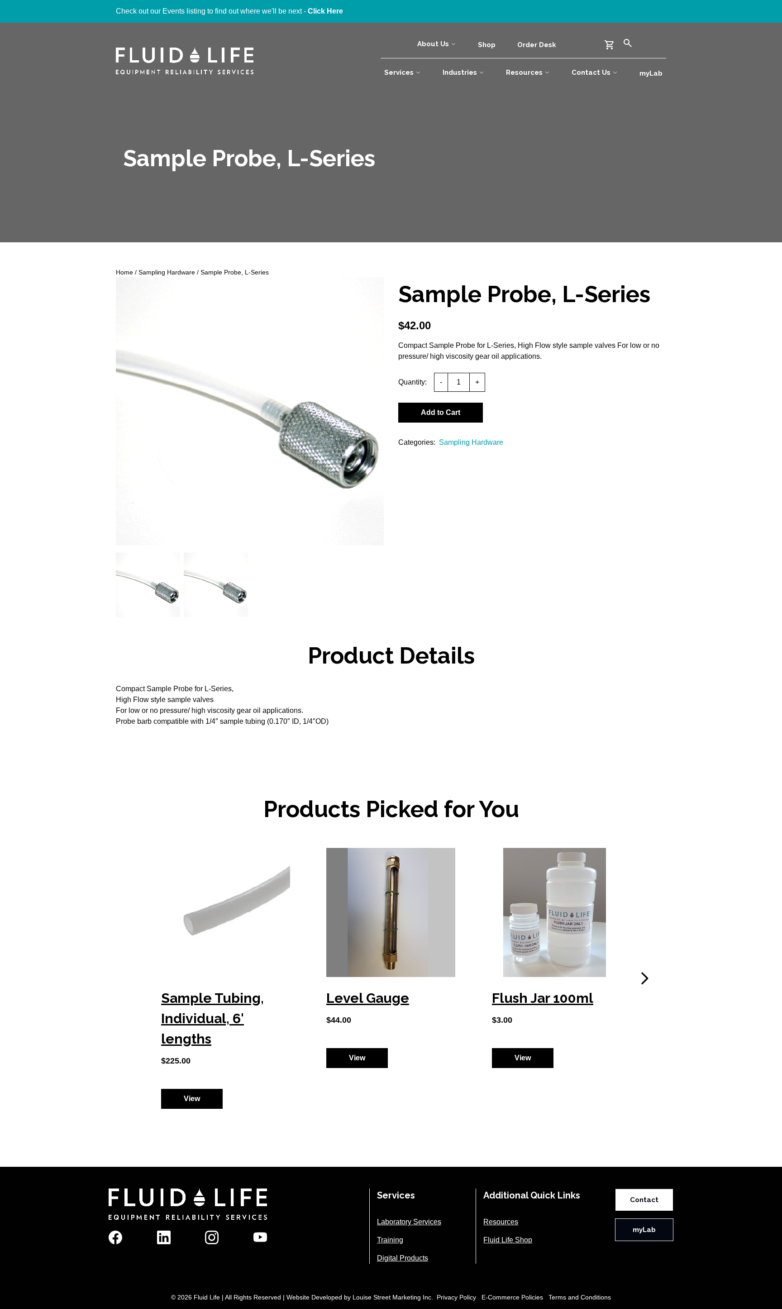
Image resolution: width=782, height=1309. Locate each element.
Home (124, 272)
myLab (651, 73)
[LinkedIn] (164, 1237)
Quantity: (412, 382)
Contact (644, 1200)
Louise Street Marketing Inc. (393, 1297)
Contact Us (591, 72)
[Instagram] (212, 1237)
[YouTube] (260, 1237)
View (192, 1098)
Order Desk (536, 45)
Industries (460, 72)
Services (399, 72)
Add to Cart (440, 412)
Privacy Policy (456, 1297)
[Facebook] (115, 1237)
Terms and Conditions (579, 1297)
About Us (433, 44)
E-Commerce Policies (512, 1297)
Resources (524, 72)
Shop (487, 45)
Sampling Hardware (166, 272)
